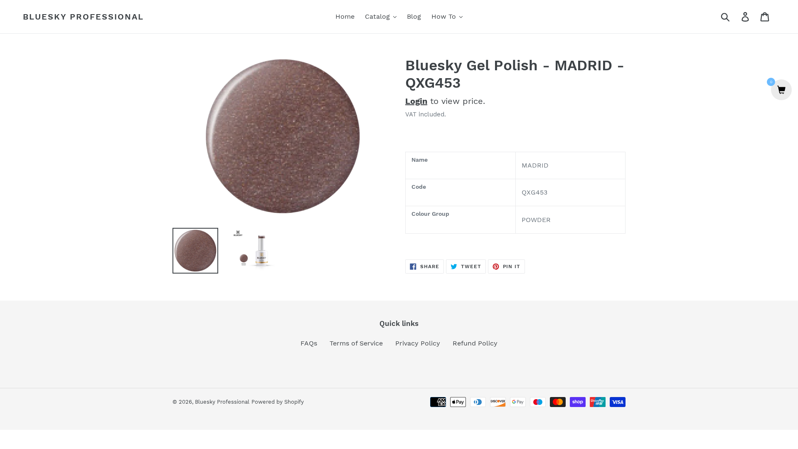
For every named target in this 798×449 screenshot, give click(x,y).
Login (416, 101)
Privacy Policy (417, 343)
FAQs (308, 343)
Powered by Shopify (277, 402)
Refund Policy (475, 343)
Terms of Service (356, 343)
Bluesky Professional (83, 17)
